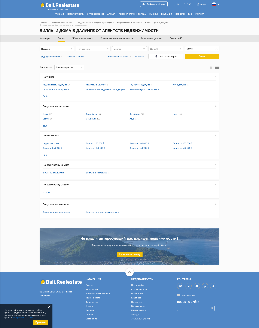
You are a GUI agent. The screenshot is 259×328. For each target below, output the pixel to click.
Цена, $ (154, 49)
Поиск (202, 56)
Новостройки (137, 285)
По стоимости (51, 135)
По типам (48, 77)
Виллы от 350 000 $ (95, 148)
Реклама (89, 310)
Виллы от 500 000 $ (182, 148)
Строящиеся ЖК (139, 289)
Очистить (139, 56)
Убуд (132, 119)
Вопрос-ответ (92, 302)
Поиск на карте (92, 298)
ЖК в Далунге (179, 84)
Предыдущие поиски (50, 56)
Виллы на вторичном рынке (56, 212)
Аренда (135, 314)
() (178, 4)
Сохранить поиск (75, 56)
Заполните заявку (129, 254)
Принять (40, 322)
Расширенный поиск (118, 56)
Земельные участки (151, 38)
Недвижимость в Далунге (55, 84)
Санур (46, 119)
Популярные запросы (56, 204)
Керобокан (135, 114)
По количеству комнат (56, 165)
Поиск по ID (176, 38)
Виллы (61, 38)
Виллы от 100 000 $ (139, 143)
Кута (175, 114)
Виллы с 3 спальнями (96, 172)
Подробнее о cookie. (23, 317)
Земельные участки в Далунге (144, 89)
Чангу (45, 114)
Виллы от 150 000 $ (182, 143)
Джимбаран (91, 114)
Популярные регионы (56, 106)
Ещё (45, 96)
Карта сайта (91, 319)
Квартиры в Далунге (96, 84)
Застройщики (91, 289)
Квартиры (45, 38)
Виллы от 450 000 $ (139, 148)
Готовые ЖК (137, 293)
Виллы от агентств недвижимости (102, 212)
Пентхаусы (136, 302)
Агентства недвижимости (97, 293)
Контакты (89, 314)
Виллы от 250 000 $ (52, 148)
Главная (89, 285)
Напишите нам (188, 295)
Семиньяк (91, 119)
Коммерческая (138, 310)
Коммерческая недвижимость (116, 38)
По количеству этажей (56, 184)
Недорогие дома (51, 143)
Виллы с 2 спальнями (53, 172)
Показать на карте (168, 56)
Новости (89, 306)
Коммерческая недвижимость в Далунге (105, 89)
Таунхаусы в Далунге (140, 84)
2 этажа (46, 192)
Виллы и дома (138, 306)
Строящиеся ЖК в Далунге (56, 89)
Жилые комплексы (82, 38)
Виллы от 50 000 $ (95, 143)
